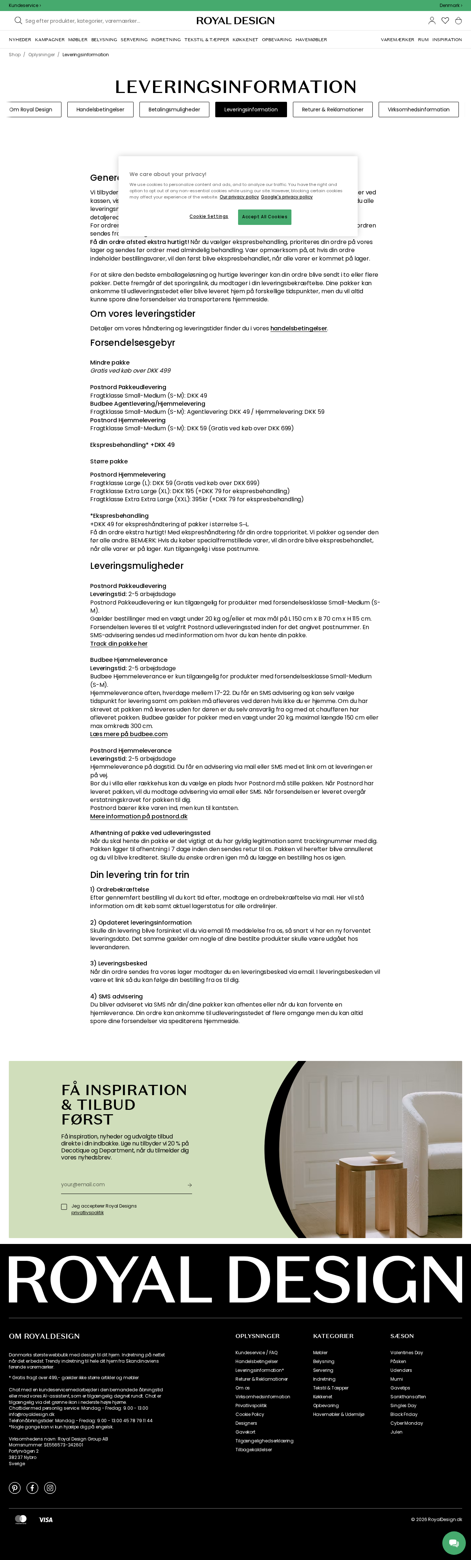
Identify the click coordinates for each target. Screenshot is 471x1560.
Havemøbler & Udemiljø (339, 1414)
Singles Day (403, 1405)
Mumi (396, 1379)
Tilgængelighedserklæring (265, 1441)
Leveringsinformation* (260, 1370)
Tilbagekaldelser (254, 1450)
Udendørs (401, 1370)
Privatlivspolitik (251, 1405)
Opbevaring (326, 1405)
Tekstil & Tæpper (330, 1388)
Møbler (320, 1353)
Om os (243, 1388)
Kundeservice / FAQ (256, 1353)
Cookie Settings (209, 216)
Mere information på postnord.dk (139, 817)
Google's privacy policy (287, 197)
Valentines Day (406, 1353)
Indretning (324, 1379)
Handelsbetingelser (257, 1361)
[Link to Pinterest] (15, 1487)
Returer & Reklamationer (262, 1379)
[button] (451, 5)
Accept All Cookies (264, 217)
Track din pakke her (119, 644)
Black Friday (403, 1414)
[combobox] (451, 5)
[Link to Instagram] (50, 1487)
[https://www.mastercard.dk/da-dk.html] (21, 1519)
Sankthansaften (408, 1397)
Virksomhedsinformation (263, 1397)
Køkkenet (322, 1397)
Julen (396, 1432)
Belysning (324, 1361)
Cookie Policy (250, 1414)
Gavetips (400, 1388)
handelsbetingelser (298, 328)
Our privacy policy (239, 197)
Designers (246, 1423)
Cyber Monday (406, 1423)
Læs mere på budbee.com (128, 734)
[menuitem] (20, 39)
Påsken (398, 1361)
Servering (323, 1370)
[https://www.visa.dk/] (46, 1519)
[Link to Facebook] (32, 1487)
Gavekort (245, 1432)
